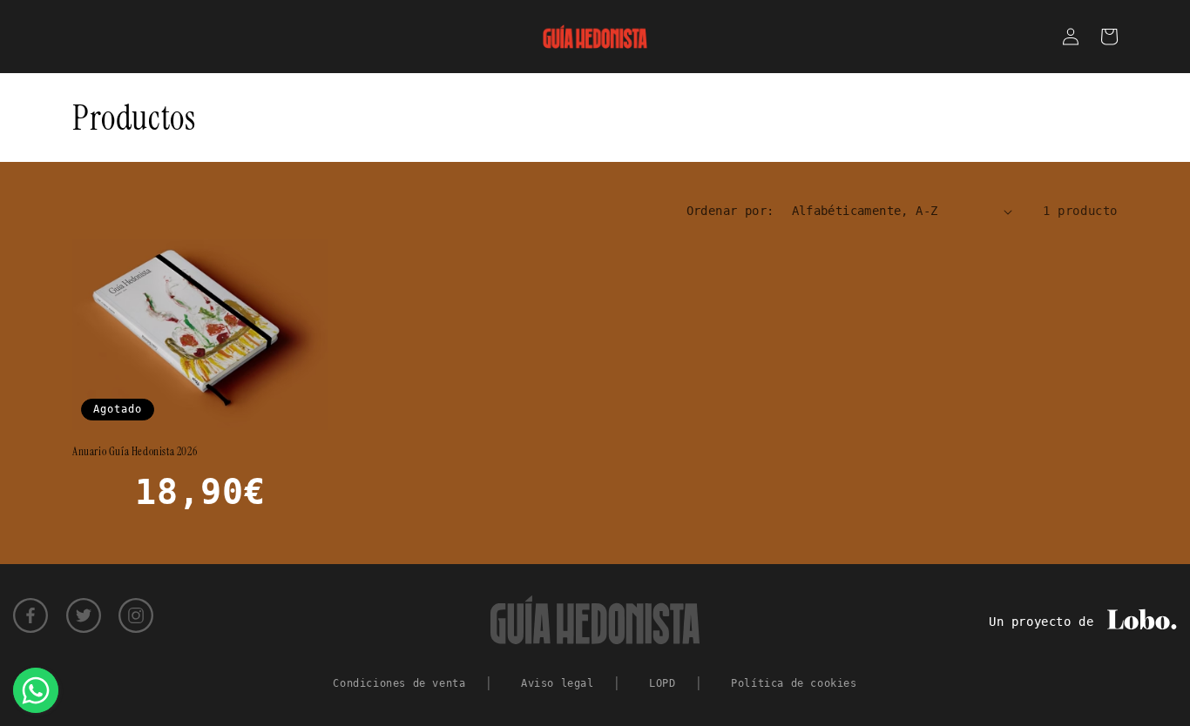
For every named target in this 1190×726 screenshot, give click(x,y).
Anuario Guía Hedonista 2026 (134, 452)
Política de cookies (793, 683)
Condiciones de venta (399, 683)
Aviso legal (557, 683)
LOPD (662, 683)
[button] (1109, 36)
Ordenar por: (730, 211)
